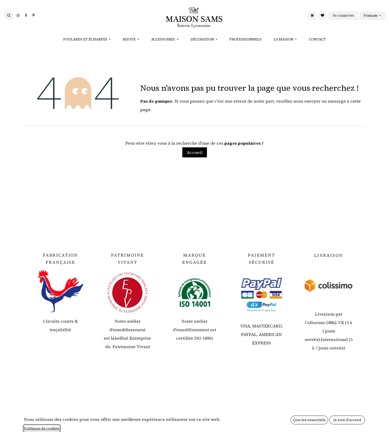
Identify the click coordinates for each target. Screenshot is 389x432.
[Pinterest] (33, 15)
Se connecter (343, 15)
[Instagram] (18, 15)
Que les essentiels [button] (309, 419)
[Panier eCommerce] (312, 15)
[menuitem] (87, 39)
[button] (8, 15)
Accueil (194, 152)
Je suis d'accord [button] (347, 419)
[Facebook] (25, 15)
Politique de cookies (42, 428)
